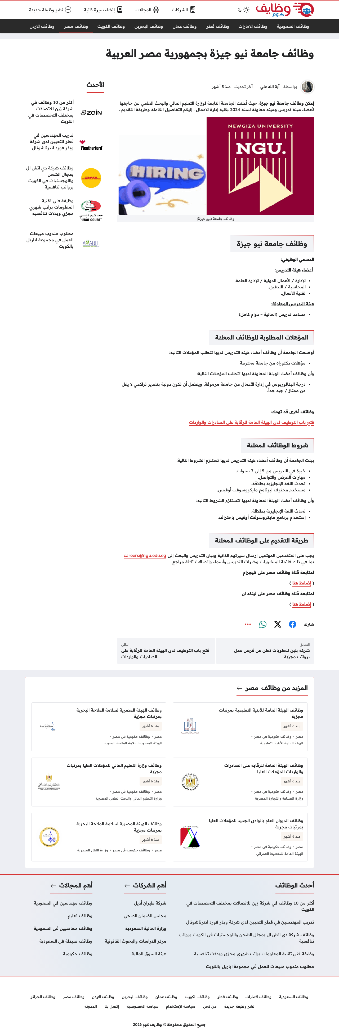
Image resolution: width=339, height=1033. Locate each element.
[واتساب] (262, 624)
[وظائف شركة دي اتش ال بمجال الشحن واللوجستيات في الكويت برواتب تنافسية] (64, 178)
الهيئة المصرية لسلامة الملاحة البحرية (133, 743)
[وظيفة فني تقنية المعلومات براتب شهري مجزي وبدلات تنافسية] (64, 210)
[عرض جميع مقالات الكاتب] (307, 87)
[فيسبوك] (292, 624)
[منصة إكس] (277, 624)
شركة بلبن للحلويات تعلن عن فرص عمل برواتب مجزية (272, 653)
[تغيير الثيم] (243, 9)
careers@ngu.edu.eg (145, 555)
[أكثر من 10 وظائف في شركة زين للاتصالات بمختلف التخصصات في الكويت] (64, 112)
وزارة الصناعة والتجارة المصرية (279, 798)
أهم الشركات (149, 885)
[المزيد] (247, 624)
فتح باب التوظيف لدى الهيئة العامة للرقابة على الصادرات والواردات (251, 422)
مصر (252, 687)
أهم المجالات (75, 885)
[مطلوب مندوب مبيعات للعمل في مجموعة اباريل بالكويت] (64, 243)
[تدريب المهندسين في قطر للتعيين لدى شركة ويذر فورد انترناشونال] (64, 145)
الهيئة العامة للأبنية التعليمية (281, 743)
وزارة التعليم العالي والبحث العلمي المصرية (129, 798)
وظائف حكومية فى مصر (272, 736)
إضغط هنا (301, 582)
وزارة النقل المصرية (92, 850)
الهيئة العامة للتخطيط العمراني (279, 853)
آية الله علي (269, 86)
